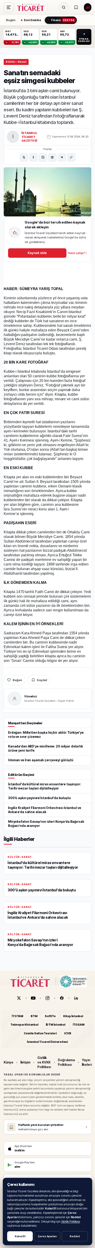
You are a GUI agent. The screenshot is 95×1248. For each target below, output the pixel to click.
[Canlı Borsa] (87, 7)
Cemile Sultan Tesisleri (40, 1033)
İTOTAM (17, 1016)
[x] (19, 998)
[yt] (33, 998)
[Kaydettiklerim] (76, 7)
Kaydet (42, 680)
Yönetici (30, 696)
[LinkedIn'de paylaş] (52, 157)
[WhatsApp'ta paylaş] (43, 157)
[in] (76, 998)
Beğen (17, 680)
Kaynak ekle (37, 253)
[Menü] (9, 7)
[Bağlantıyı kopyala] (71, 157)
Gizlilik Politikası (70, 1221)
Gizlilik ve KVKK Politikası (44, 1062)
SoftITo (50, 1016)
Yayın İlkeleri (87, 1062)
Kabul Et (20, 1236)
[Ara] (64, 7)
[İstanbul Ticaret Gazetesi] (32, 7)
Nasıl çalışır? (77, 253)
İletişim (25, 1062)
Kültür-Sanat (16, 61)
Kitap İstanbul (73, 1016)
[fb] (61, 998)
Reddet (75, 1236)
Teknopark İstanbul (24, 1024)
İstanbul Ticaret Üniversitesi (47, 1042)
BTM (34, 1016)
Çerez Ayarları (47, 1236)
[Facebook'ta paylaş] (33, 157)
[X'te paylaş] (24, 157)
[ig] (47, 998)
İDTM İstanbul (55, 1024)
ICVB (67, 1033)
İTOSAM (79, 1024)
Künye (8, 1062)
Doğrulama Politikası (66, 1062)
